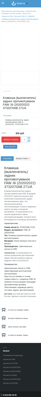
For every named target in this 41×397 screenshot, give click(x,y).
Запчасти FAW (9, 359)
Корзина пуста (33, 6)
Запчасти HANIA (10, 375)
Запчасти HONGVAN (11, 379)
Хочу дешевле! (10, 147)
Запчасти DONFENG (11, 367)
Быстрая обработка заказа (18, 318)
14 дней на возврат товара (18, 335)
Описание (7, 158)
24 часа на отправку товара (18, 310)
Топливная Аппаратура (13, 355)
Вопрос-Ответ (22, 158)
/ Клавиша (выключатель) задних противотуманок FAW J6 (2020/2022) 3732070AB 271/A (19, 20)
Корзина (31, 4)
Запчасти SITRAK (10, 383)
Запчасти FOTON (10, 363)
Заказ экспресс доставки (17, 327)
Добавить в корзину (11, 140)
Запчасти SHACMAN (12, 371)
